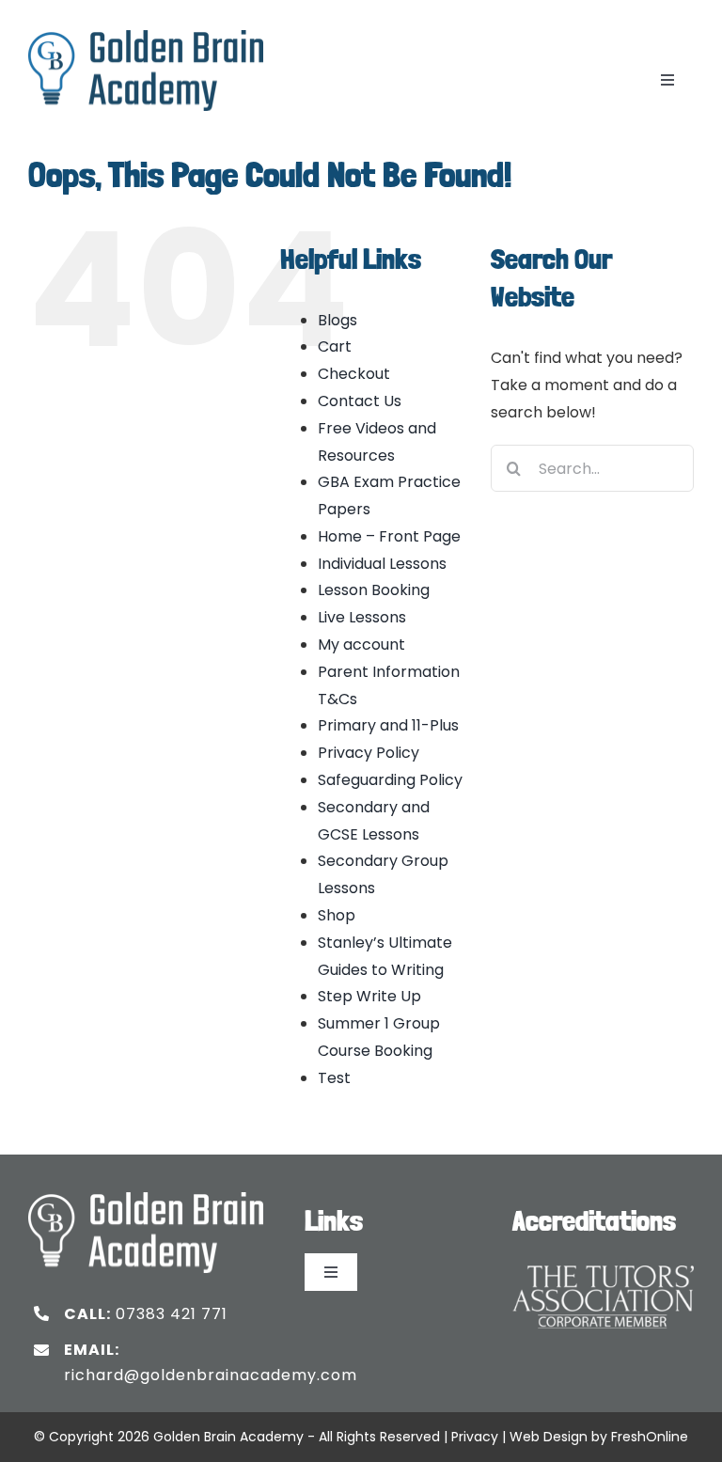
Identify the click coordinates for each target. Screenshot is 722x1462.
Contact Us (359, 401)
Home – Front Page (389, 536)
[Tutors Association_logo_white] (603, 1260)
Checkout (354, 374)
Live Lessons (362, 617)
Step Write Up (369, 996)
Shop (336, 915)
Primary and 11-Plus (388, 725)
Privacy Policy (368, 752)
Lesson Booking (374, 590)
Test (334, 1078)
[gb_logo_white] (145, 1199)
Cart (335, 346)
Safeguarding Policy (390, 780)
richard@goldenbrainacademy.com (210, 1375)
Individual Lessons (382, 563)
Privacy (474, 1436)
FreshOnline (649, 1436)
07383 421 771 (172, 1314)
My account (361, 644)
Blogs (337, 320)
